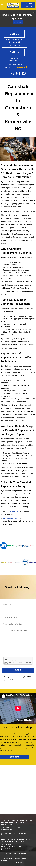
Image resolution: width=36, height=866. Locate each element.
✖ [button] (34, 12)
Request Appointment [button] (28, 5)
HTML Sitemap (18, 862)
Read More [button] (14, 757)
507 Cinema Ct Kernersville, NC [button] (14, 59)
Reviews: (10, 68)
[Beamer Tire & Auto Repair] (13, 5)
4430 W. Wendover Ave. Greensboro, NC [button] (14, 41)
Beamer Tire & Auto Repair (14, 834)
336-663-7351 (13, 512)
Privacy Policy (4, 860)
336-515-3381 (8, 849)
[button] (12, 73)
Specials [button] (18, 22)
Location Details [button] (14, 45)
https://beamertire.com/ (11, 518)
